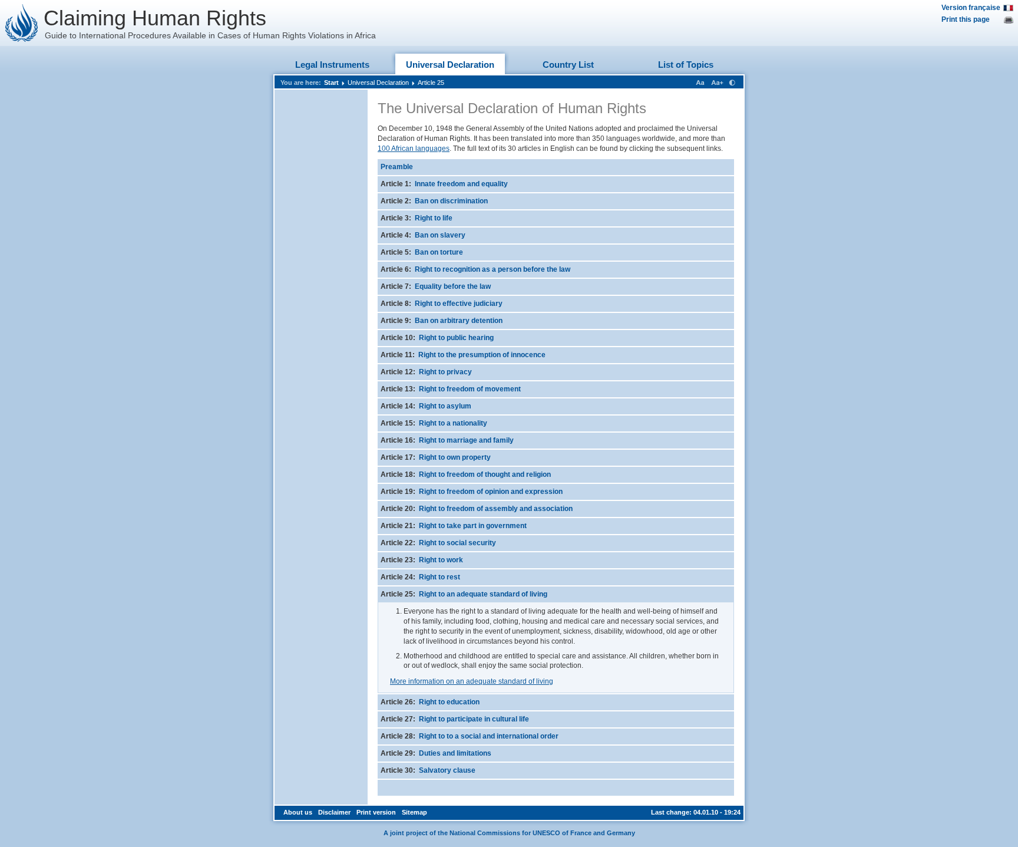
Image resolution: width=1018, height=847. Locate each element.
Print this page (965, 19)
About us (297, 812)
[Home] (22, 23)
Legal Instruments (332, 65)
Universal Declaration (450, 65)
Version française (970, 8)
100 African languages (413, 148)
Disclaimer (334, 812)
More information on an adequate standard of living (471, 681)
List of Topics (685, 65)
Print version (376, 812)
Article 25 (431, 82)
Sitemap (414, 812)
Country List (568, 65)
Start (331, 82)
